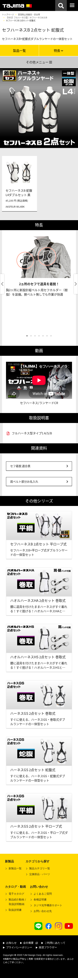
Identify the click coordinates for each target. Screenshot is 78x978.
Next (76, 284)
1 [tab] (27, 336)
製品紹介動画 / (17, 902)
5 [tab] (43, 336)
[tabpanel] (39, 284)
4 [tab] (39, 336)
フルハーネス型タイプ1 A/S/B (32, 433)
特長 (57, 50)
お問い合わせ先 (43, 911)
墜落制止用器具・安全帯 (29, 14)
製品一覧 (19, 50)
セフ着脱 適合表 (20, 466)
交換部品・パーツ (39, 874)
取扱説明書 (15, 909)
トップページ (8, 14)
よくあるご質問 (43, 893)
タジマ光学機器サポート (48, 905)
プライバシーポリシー (18, 947)
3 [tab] (35, 336)
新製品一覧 (15, 868)
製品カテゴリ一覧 (39, 868)
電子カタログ (16, 893)
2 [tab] (31, 336)
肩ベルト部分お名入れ (24, 481)
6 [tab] (47, 336)
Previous (2, 284)
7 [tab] (51, 336)
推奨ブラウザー (47, 947)
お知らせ (11, 942)
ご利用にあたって (54, 942)
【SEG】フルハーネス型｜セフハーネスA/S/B (26, 17)
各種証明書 (40, 899)
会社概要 (28, 942)
